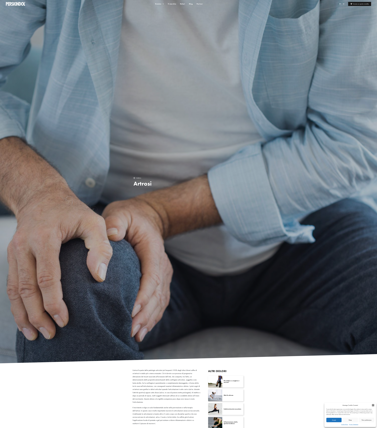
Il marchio (172, 4)
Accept (334, 420)
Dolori (182, 4)
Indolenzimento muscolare (232, 409)
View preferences (366, 420)
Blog (191, 4)
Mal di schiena (228, 395)
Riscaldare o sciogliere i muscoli (232, 381)
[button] (373, 405)
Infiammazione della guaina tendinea (231, 422)
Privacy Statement (353, 424)
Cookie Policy (344, 424)
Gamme (158, 4)
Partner (200, 4)
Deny (350, 420)
